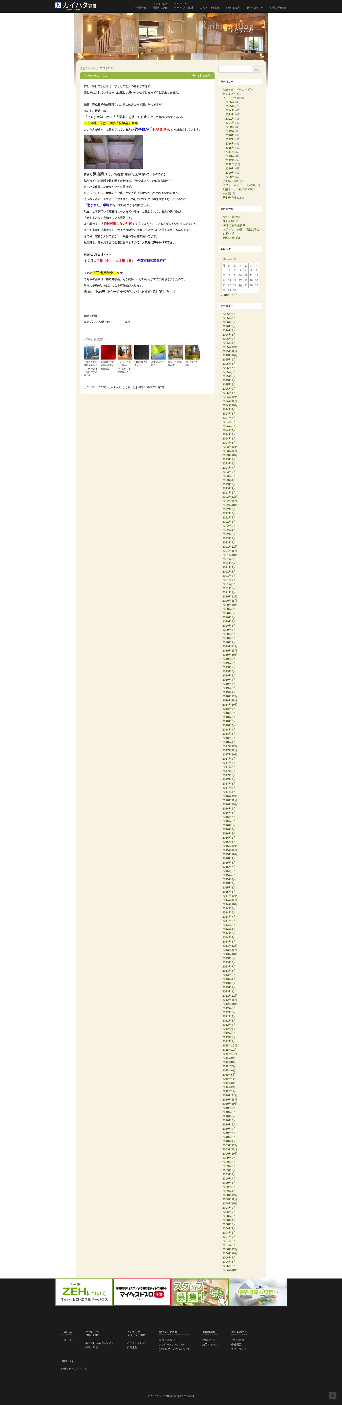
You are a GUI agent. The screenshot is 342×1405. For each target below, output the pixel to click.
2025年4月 (229, 380)
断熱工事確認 (231, 237)
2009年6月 (229, 1170)
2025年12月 (230, 347)
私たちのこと (255, 7)
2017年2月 (229, 787)
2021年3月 (229, 584)
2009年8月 (229, 1161)
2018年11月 (229, 700)
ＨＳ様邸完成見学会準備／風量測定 (107, 365)
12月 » (236, 295)
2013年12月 (230, 945)
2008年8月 (229, 1211)
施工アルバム (210, 1344)
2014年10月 (230, 904)
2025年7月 (229, 367)
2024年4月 (229, 430)
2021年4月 (229, 579)
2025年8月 (229, 363)
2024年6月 (229, 421)
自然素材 (132, 1347)
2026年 (230, 102)
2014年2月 (229, 937)
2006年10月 (230, 1253)
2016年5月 (229, 825)
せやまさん (114, 387)
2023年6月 (229, 471)
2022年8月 (229, 513)
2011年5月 (229, 1074)
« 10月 (225, 295)
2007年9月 (229, 1236)
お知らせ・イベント (234, 89)
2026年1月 (229, 342)
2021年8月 (229, 563)
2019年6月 (229, 671)
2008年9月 (229, 1207)
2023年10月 (230, 455)
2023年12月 (230, 446)
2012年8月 (229, 1012)
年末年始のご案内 (157, 364)
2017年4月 (229, 779)
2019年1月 (229, 692)
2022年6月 (229, 521)
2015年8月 (229, 862)
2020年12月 (230, 596)
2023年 (230, 114)
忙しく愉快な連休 (191, 364)
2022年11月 (229, 500)
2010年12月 (230, 1095)
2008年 (230, 176)
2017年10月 (230, 754)
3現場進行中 (231, 221)
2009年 (230, 172)
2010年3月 (229, 1132)
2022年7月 (229, 517)
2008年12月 (230, 1195)
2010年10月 (230, 1103)
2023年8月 (229, 463)
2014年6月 (229, 920)
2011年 (229, 164)
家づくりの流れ (209, 7)
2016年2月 (229, 837)
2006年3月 (229, 1261)
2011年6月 (229, 1070)
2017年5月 (229, 775)
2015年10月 (230, 854)
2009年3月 (229, 1182)
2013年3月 (229, 983)
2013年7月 (229, 966)
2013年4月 (229, 979)
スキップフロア (136, 1342)
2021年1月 (229, 592)
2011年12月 (229, 1045)
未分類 (226, 193)
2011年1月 (229, 1091)
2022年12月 (230, 496)
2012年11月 (229, 999)
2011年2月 (229, 1087)
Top (332, 1395)
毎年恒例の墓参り (234, 225)
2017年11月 (229, 750)
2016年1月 (229, 841)
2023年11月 (229, 451)
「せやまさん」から (95, 76)
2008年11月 (229, 1199)
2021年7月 (229, 567)
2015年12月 (230, 846)
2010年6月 (229, 1120)
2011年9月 (229, 1058)
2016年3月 (229, 833)
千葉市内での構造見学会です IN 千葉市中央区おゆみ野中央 (91, 368)
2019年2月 (229, 688)
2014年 (230, 151)
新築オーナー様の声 (234, 189)
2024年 (230, 110)
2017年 (230, 139)
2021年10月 (230, 554)
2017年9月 (229, 758)
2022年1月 (229, 542)
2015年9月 (229, 858)
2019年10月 (230, 654)
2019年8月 (229, 663)
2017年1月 (229, 791)
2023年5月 (229, 476)
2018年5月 (229, 725)
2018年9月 (229, 708)
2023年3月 (229, 484)
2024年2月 (229, 438)
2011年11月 (229, 1049)
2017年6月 (229, 771)
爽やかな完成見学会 (174, 364)
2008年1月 (229, 1232)
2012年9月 (229, 1008)
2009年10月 (230, 1153)
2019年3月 (229, 683)
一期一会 (140, 7)
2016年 (230, 143)
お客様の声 (233, 7)
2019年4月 (229, 679)
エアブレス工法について (99, 1342)
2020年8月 (229, 613)
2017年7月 (229, 767)
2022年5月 (229, 525)
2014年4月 (229, 929)
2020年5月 (229, 625)
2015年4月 (229, 879)
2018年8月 (229, 712)
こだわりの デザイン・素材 (183, 5)
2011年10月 (229, 1053)
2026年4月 (229, 330)
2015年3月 (229, 883)
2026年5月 (229, 326)
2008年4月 (229, 1220)
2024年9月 (229, 409)
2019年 (230, 131)
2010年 (230, 168)
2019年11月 (229, 650)
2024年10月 (230, 405)
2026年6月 (229, 322)
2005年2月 (229, 1265)
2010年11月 (229, 1099)
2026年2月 (229, 338)
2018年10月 (230, 704)
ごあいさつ (237, 1339)
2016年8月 (229, 812)
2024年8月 (229, 413)
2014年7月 (229, 916)
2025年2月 (229, 388)
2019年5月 (229, 675)
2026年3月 (229, 334)
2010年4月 (229, 1128)
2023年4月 (229, 480)
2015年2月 (229, 887)
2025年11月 (229, 351)
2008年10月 (230, 1203)
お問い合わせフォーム (74, 1368)
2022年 (102, 387)
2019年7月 (229, 667)
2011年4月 (229, 1078)
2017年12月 (230, 746)
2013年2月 (229, 987)
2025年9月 (229, 359)
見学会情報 (229, 197)
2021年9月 (229, 559)
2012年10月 (230, 1003)
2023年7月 (229, 467)
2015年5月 (229, 875)
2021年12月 (230, 546)
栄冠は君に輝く (233, 217)
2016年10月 (230, 804)
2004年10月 (230, 1270)
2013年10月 (230, 954)
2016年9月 (229, 808)
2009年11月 (229, 1149)
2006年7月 (229, 1257)
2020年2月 (229, 638)
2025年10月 (230, 355)
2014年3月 (229, 933)
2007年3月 (229, 1245)
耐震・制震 (91, 1347)
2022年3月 (229, 534)
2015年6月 (229, 870)
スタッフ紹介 (239, 1349)
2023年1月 (229, 492)
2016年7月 (229, 816)
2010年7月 (229, 1116)
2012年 (230, 160)
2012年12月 (230, 995)
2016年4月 (229, 829)
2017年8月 (229, 762)
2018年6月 (229, 721)
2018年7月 (229, 717)
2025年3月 (229, 384)
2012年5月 (229, 1024)
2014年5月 (229, 925)
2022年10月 (230, 505)
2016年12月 (230, 796)
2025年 (230, 106)
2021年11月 (229, 550)
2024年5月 (229, 426)
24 (240, 285)
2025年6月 (229, 372)
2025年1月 (229, 392)
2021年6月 (229, 571)
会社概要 (236, 1344)
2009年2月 (229, 1186)
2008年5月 (229, 1216)
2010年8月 (229, 1112)
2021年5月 (229, 575)
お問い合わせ (278, 7)
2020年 (230, 126)
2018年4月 (229, 729)
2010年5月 (229, 1124)
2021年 (230, 122)
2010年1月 (229, 1141)
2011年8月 (229, 1062)
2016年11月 (229, 800)
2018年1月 (229, 742)
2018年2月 (229, 737)
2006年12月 (230, 1249)
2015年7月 (229, 866)
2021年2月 (229, 588)
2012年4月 (229, 1028)
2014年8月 (229, 912)
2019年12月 (230, 646)
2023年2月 (229, 488)
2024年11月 (229, 401)
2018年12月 (230, 696)
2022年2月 (229, 538)
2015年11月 (229, 850)
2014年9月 (229, 908)
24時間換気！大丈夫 (141, 364)
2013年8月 (229, 962)
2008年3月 (229, 1224)
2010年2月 (229, 1137)
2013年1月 (229, 991)
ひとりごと (129, 387)
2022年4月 (229, 530)
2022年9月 (229, 509)
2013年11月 (229, 949)
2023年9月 (229, 459)
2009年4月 (229, 1178)
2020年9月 (229, 609)
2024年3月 (229, 434)
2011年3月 (229, 1082)
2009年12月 (230, 1145)
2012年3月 (229, 1033)
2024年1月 (229, 442)
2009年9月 (229, 1157)
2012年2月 (229, 1037)
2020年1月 (229, 642)
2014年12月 (230, 895)
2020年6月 (229, 621)
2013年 (230, 156)
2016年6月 (229, 821)
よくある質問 (230, 181)
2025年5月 (229, 376)
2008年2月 (229, 1228)
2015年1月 (229, 891)
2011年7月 (229, 1066)
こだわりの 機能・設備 (160, 5)
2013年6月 (229, 970)
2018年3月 (229, 733)
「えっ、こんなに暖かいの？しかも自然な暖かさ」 (124, 367)
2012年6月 (229, 1020)
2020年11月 (229, 600)
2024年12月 (230, 397)
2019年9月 (229, 658)
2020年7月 (229, 617)
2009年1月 (229, 1191)
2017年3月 (229, 783)
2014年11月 (229, 900)
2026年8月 (229, 313)
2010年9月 (229, 1107)
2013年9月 (229, 958)
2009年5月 (229, 1174)
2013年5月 (229, 974)
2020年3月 (229, 633)
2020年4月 (229, 629)
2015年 (230, 147)
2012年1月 (229, 1041)
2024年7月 (229, 417)
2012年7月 (229, 1016)
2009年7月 (229, 1166)
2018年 (230, 135)
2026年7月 (229, 318)
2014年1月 (229, 941)
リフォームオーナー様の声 (239, 185)
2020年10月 (230, 604)
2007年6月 (229, 1240)
